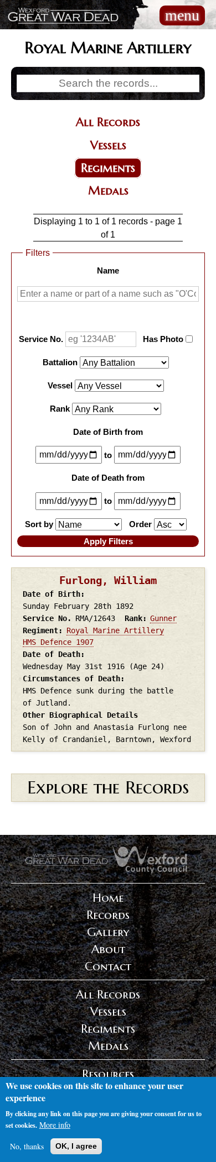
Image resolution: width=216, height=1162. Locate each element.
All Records (108, 122)
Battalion (60, 362)
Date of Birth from (108, 431)
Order (140, 524)
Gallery (108, 932)
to (108, 454)
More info (54, 1124)
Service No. (41, 339)
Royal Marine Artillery (115, 630)
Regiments (108, 168)
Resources (108, 1074)
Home (108, 898)
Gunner (163, 618)
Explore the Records (108, 787)
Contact (108, 966)
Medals (108, 190)
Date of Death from (108, 477)
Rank (60, 408)
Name (108, 270)
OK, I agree (76, 1146)
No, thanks (27, 1146)
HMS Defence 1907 (58, 642)
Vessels (108, 145)
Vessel (60, 385)
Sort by (39, 524)
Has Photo (163, 339)
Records (108, 915)
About (108, 949)
